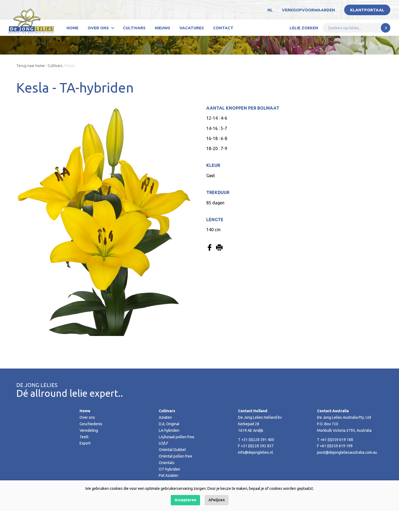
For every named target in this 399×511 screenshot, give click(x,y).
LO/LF (163, 443)
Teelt (84, 437)
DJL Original (169, 424)
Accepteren (185, 500)
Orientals (167, 463)
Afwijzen (216, 500)
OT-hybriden (169, 469)
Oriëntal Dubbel (172, 449)
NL (270, 10)
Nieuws (162, 28)
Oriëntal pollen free (175, 456)
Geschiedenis (91, 424)
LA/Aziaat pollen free (176, 437)
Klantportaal (367, 10)
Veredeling (89, 430)
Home (72, 28)
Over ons (98, 28)
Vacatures (191, 28)
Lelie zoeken (304, 28)
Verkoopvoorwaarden (308, 10)
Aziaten (165, 417)
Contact (223, 28)
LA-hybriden (169, 430)
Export (85, 443)
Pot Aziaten (168, 475)
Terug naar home (30, 66)
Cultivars (134, 28)
